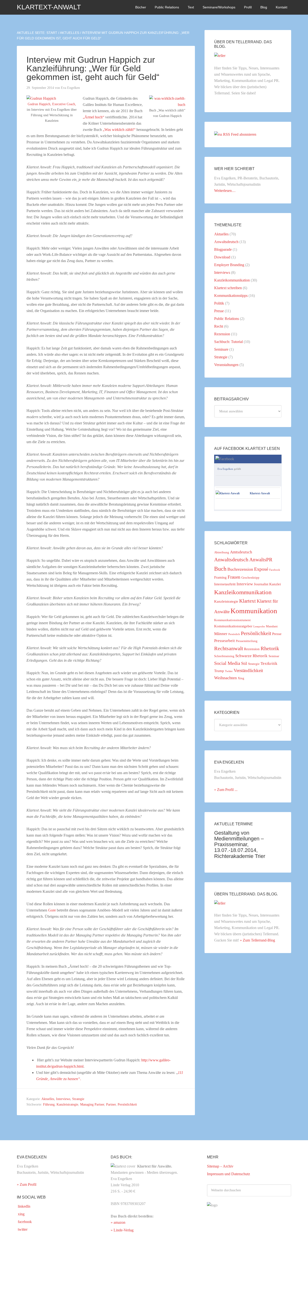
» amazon (118, 1222)
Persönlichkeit (127, 1104)
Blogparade (223, 249)
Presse (219, 311)
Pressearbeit (224, 640)
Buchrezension (240, 569)
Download (222, 257)
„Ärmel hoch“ (93, 117)
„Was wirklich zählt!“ (119, 130)
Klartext (247, 601)
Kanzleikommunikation (232, 280)
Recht (218, 326)
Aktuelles (47, 1099)
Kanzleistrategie (67, 1104)
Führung (49, 1104)
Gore (52, 910)
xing (21, 1214)
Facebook (274, 570)
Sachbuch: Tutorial (228, 342)
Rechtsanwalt (228, 648)
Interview (245, 584)
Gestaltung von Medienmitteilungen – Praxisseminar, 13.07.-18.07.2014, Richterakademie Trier (239, 844)
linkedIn (23, 1206)
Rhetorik (270, 648)
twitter (22, 1229)
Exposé (261, 569)
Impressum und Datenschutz (228, 1174)
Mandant (272, 626)
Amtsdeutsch (241, 552)
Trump (219, 671)
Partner (111, 1104)
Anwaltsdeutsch (226, 242)
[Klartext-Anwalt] (228, 493)
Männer (220, 633)
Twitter (229, 671)
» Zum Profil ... (225, 790)
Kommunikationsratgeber (233, 626)
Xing (241, 678)
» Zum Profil (26, 1184)
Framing (220, 577)
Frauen (234, 577)
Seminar (274, 656)
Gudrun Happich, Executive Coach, (52, 104)
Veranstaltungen (226, 365)
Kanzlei (275, 584)
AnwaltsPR (260, 560)
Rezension (222, 334)
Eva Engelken (225, 468)
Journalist (261, 584)
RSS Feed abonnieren (239, 134)
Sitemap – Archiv (220, 1166)
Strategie (78, 1099)
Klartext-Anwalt (49, 7)
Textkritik (269, 663)
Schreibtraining (224, 656)
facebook (24, 1222)
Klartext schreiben (228, 288)
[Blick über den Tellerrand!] (219, 56)
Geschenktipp (250, 577)
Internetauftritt (225, 584)
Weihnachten (225, 677)
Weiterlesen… (225, 191)
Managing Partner (92, 1104)
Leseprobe (259, 626)
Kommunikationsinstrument (232, 620)
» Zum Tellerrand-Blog (257, 940)
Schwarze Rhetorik (251, 656)
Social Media (227, 663)
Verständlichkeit (248, 670)
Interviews (63, 1099)
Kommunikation (254, 611)
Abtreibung (221, 552)
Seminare (221, 349)
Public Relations (226, 319)
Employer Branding (229, 265)
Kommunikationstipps (231, 296)
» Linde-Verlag (122, 1230)
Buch (220, 568)
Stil (244, 663)
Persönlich (234, 634)
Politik (219, 303)
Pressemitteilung (246, 641)
